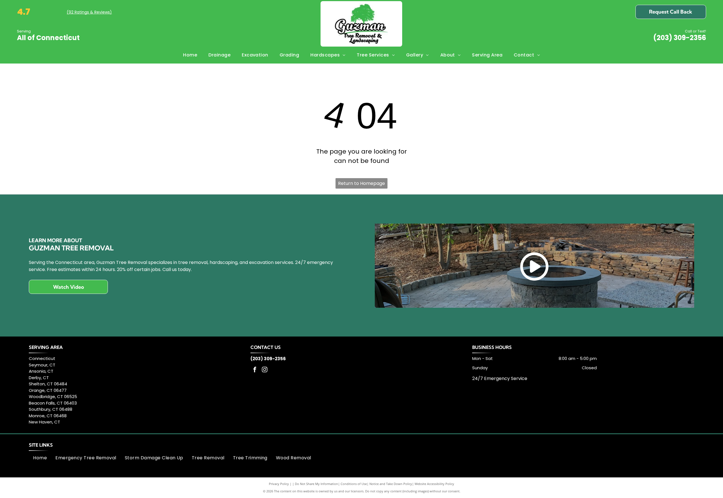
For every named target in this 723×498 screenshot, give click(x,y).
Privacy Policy (279, 484)
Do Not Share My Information (316, 484)
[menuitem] (190, 55)
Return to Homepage (361, 183)
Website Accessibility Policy (434, 484)
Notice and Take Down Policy (390, 484)
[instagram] (264, 370)
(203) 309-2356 (679, 37)
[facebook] (255, 370)
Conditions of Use (354, 484)
